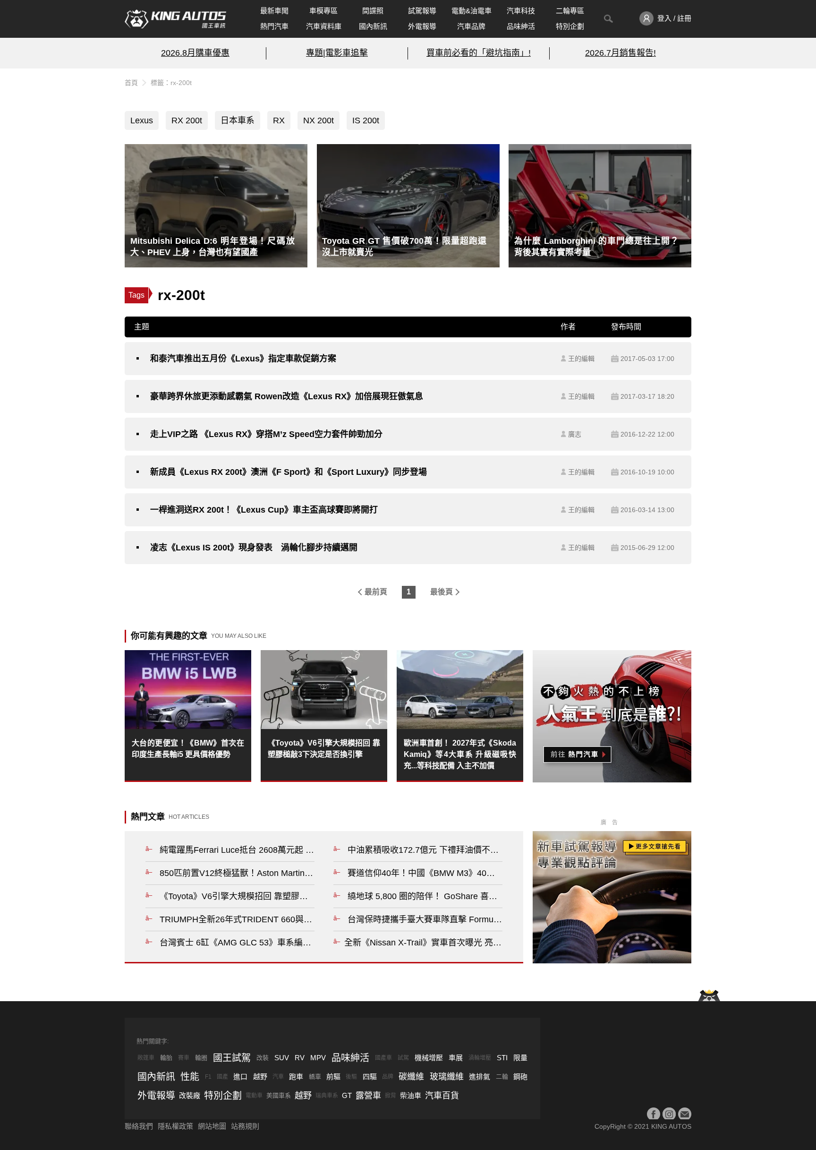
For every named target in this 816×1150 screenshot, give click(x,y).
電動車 (254, 1095)
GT (347, 1095)
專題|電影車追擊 (337, 53)
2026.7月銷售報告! (620, 53)
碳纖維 (411, 1076)
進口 (240, 1077)
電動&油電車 (471, 11)
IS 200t (365, 120)
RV (300, 1058)
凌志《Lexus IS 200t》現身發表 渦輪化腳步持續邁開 (253, 547)
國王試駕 (232, 1058)
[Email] (684, 1114)
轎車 (315, 1076)
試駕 (403, 1058)
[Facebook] (653, 1114)
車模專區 (323, 11)
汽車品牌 (471, 26)
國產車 (383, 1058)
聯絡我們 (139, 1126)
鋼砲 (520, 1077)
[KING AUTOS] (175, 19)
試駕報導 (422, 11)
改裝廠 (189, 1095)
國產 (222, 1076)
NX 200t (318, 120)
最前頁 (376, 592)
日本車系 (238, 120)
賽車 (183, 1058)
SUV (281, 1058)
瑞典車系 (326, 1095)
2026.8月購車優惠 (195, 53)
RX (279, 120)
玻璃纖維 (447, 1076)
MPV (318, 1058)
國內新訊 (373, 26)
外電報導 (422, 26)
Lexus (141, 120)
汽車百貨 (442, 1095)
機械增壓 (429, 1058)
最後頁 (441, 592)
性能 (189, 1077)
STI (502, 1058)
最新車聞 (274, 11)
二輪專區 (570, 11)
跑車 (296, 1077)
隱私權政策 (175, 1126)
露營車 (368, 1095)
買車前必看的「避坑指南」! (478, 53)
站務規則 (245, 1126)
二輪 (502, 1076)
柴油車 (410, 1095)
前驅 (333, 1077)
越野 (260, 1077)
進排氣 (479, 1077)
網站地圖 (212, 1126)
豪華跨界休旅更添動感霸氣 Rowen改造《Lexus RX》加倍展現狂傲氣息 (286, 396)
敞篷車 (145, 1058)
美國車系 (278, 1095)
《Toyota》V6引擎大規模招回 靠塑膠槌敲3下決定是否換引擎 (324, 748)
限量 (520, 1058)
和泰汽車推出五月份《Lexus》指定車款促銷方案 (243, 358)
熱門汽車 (274, 26)
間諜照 (372, 11)
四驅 (370, 1077)
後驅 (351, 1076)
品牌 (387, 1076)
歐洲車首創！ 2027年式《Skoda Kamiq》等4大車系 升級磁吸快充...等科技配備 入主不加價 (460, 754)
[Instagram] (669, 1114)
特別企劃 (570, 26)
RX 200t (186, 120)
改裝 (262, 1057)
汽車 (278, 1076)
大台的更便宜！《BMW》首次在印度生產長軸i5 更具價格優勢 (188, 748)
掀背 (390, 1095)
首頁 (131, 82)
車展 (456, 1058)
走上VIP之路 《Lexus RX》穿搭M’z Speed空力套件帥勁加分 (266, 434)
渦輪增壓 (479, 1058)
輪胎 (166, 1057)
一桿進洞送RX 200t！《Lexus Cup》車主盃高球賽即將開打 (264, 510)
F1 (208, 1076)
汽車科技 (521, 11)
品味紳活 (521, 26)
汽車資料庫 (323, 26)
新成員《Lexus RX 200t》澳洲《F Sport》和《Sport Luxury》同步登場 (288, 472)
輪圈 (201, 1057)
